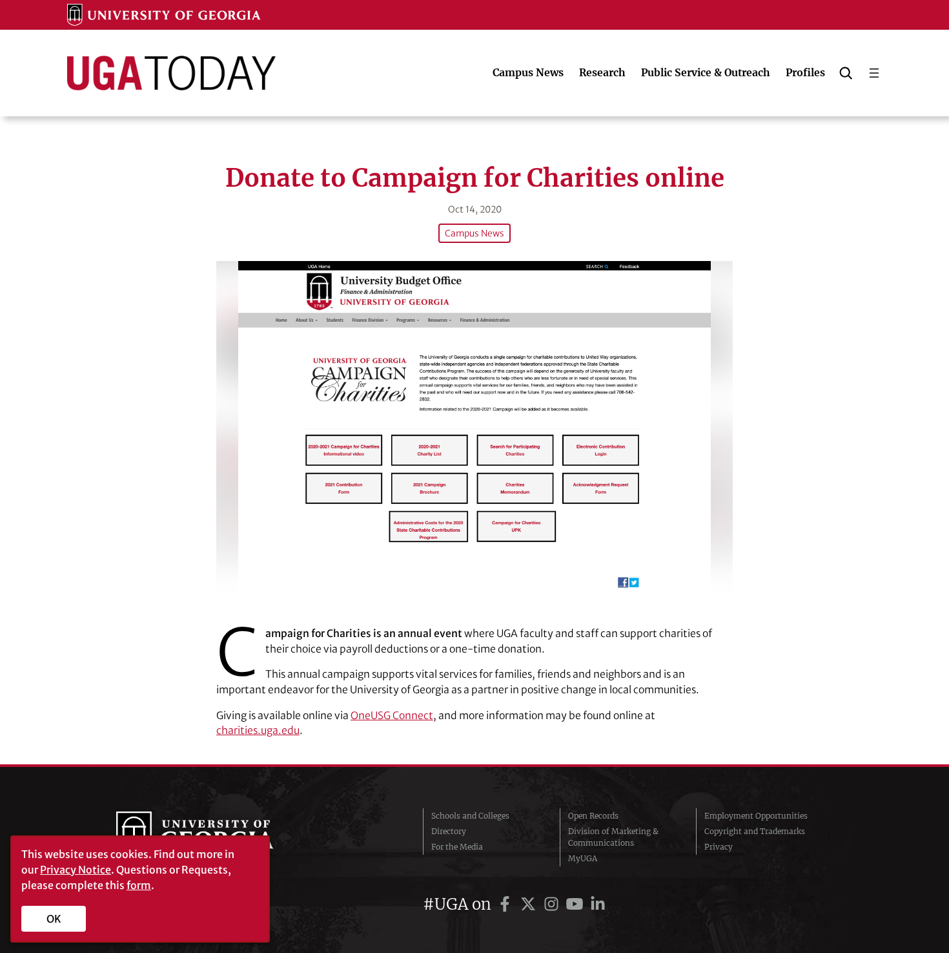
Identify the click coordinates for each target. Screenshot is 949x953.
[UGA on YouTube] (576, 904)
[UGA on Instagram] (553, 904)
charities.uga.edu (258, 730)
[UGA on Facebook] (506, 904)
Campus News (474, 233)
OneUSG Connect (392, 715)
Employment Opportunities (756, 816)
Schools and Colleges (470, 816)
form (139, 885)
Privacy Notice (75, 869)
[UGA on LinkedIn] (597, 904)
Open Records (593, 816)
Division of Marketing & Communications (613, 837)
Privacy (718, 847)
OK (53, 918)
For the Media (457, 847)
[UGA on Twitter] (530, 904)
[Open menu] (874, 73)
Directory (448, 831)
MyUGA (582, 858)
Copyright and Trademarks (754, 831)
